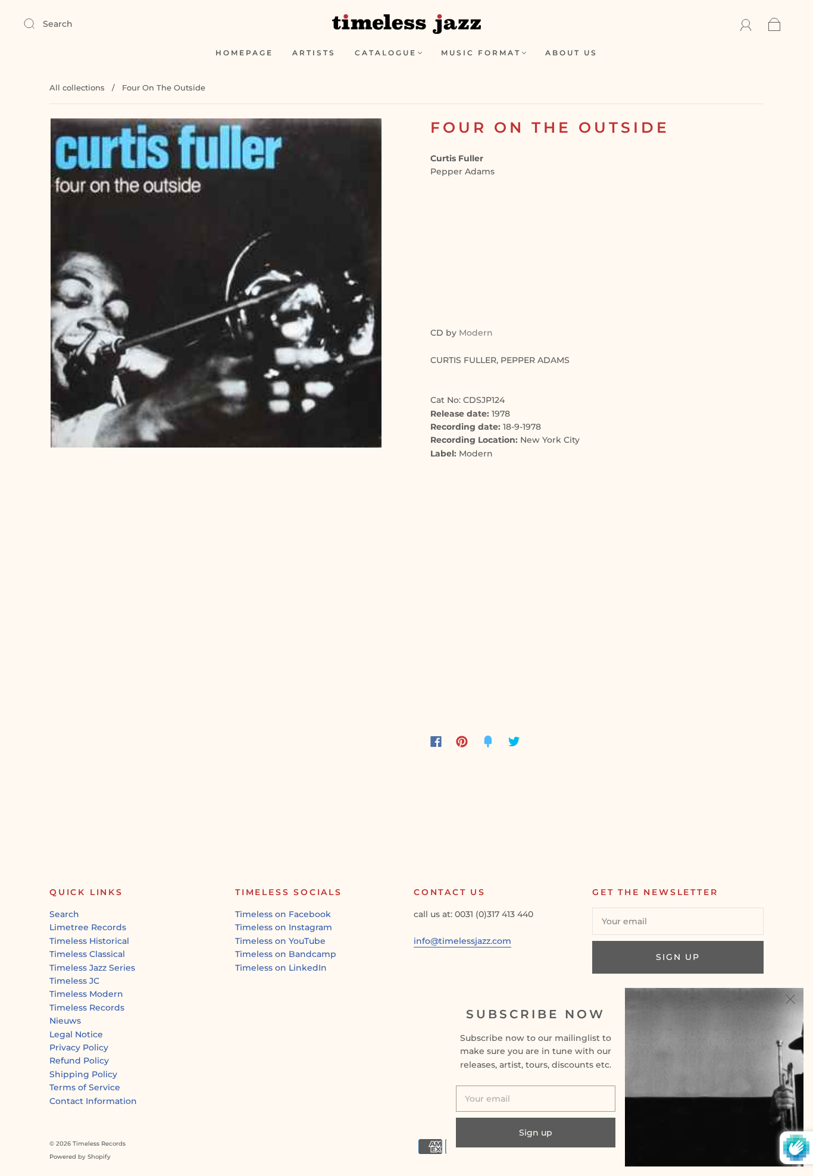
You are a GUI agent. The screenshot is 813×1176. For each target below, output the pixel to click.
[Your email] (678, 921)
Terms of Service (84, 1087)
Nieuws (65, 1020)
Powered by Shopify (80, 1157)
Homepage (244, 52)
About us (571, 52)
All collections (77, 87)
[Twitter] (514, 741)
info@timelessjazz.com (462, 941)
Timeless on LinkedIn (281, 967)
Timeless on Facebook (283, 914)
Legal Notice (76, 1034)
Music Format (481, 52)
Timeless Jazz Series (92, 967)
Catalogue (386, 52)
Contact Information (93, 1101)
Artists (314, 52)
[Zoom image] (216, 285)
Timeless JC (74, 980)
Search (58, 23)
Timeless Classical (87, 954)
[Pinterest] (462, 741)
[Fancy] (488, 741)
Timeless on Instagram (283, 927)
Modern (476, 332)
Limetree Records (87, 927)
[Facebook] (436, 741)
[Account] (746, 23)
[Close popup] (790, 1001)
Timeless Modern (86, 994)
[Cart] (774, 23)
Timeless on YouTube (280, 941)
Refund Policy (79, 1060)
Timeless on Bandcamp (285, 954)
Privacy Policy (78, 1047)
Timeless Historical (89, 941)
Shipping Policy (83, 1074)
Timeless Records (86, 1007)
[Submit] (37, 23)
